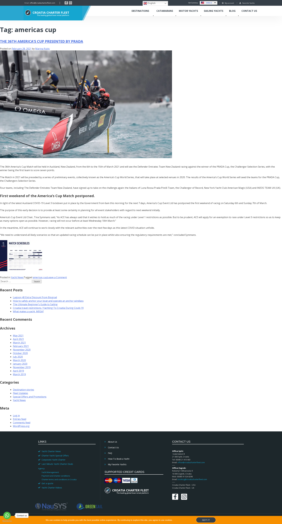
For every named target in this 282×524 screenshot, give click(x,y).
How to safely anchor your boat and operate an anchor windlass (48, 300)
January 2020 (20, 363)
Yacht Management (50, 472)
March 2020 (19, 360)
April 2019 (18, 370)
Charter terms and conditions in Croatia (59, 479)
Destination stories (23, 389)
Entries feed (19, 419)
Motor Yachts (188, 10)
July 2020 (18, 356)
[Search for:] (16, 281)
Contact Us (249, 10)
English (151, 3)
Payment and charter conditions (56, 475)
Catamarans (164, 10)
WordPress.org (21, 426)
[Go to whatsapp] (7, 515)
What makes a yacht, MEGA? (28, 311)
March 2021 (19, 342)
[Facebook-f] (66, 3)
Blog (232, 10)
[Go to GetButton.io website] (7, 521)
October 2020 (20, 353)
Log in (16, 415)
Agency (41, 468)
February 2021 (21, 346)
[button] (65, 468)
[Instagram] (70, 3)
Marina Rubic (42, 48)
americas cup (40, 277)
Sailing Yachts (213, 10)
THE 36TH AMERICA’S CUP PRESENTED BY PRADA (41, 41)
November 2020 (22, 349)
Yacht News (17, 277)
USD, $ (209, 3)
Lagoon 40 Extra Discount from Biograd (35, 297)
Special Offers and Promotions (29, 396)
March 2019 (19, 374)
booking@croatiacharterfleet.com (192, 479)
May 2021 (18, 335)
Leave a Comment (57, 277)
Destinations (140, 10)
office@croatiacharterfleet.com (42, 3)
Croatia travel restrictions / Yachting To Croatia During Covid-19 (48, 308)
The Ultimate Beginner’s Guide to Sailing (35, 304)
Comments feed (21, 422)
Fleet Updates (20, 393)
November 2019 (22, 367)
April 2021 (18, 339)
